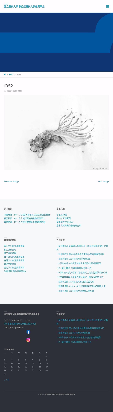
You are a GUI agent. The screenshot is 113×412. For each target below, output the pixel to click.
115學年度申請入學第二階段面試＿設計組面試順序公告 (81, 272)
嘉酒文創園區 (10, 264)
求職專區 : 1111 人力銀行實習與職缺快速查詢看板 (27, 214)
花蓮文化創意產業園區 (14, 260)
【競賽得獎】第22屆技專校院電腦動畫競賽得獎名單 (80, 254)
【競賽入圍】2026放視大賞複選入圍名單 (75, 291)
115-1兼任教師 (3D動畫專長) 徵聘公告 (74, 268)
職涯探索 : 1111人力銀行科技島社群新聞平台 (24, 218)
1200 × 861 (11, 91)
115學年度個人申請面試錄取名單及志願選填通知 (78, 263)
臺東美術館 (61, 214)
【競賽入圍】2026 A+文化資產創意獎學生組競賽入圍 (80, 286)
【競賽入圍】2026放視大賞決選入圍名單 (75, 281)
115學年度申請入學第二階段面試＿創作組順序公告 (79, 277)
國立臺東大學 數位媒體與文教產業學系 (24, 6)
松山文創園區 (10, 249)
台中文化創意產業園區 (14, 256)
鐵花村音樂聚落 (63, 218)
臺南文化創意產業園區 (14, 267)
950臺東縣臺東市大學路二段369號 (20, 323)
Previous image (11, 181)
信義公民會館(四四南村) (15, 271)
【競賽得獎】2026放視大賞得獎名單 (73, 258)
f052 (11, 74)
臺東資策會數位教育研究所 (68, 225)
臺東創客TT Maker (64, 222)
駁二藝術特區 (10, 253)
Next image (103, 181)
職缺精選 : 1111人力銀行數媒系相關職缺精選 (24, 222)
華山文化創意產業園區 (14, 246)
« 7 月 (6, 380)
